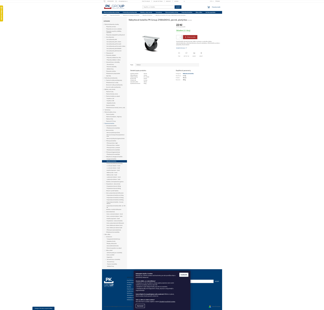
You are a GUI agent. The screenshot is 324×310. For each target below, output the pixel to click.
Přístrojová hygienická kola (113, 152)
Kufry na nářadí (110, 255)
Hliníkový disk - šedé (112, 175)
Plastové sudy (109, 92)
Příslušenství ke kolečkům (113, 128)
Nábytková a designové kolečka (114, 157)
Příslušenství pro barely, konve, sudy (115, 107)
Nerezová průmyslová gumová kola (115, 138)
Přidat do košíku (191, 37)
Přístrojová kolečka (111, 141)
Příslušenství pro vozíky (112, 82)
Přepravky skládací (111, 55)
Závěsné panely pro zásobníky (114, 253)
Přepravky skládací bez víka (114, 57)
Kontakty (168, 1)
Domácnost (109, 237)
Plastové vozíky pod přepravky (114, 80)
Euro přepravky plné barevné (114, 51)
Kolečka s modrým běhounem (113, 209)
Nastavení (140, 306)
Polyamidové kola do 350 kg (114, 186)
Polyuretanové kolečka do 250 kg (115, 195)
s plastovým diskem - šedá (113, 179)
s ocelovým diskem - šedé (113, 168)
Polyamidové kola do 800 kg (114, 188)
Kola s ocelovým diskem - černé (115, 214)
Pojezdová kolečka (109, 123)
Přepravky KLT (110, 53)
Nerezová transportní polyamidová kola (115, 135)
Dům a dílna (107, 234)
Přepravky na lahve (111, 71)
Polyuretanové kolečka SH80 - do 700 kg (116, 206)
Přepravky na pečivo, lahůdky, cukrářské (113, 32)
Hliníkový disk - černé (112, 172)
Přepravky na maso (111, 27)
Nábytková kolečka (111, 161)
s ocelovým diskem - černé (113, 166)
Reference (129, 293)
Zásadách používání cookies (167, 302)
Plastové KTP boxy (111, 121)
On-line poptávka (158, 1)
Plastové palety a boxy (110, 112)
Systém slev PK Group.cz (133, 291)
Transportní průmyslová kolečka (114, 163)
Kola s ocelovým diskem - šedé (114, 216)
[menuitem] (111, 12)
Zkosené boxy (110, 64)
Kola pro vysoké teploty (112, 191)
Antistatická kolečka (111, 126)
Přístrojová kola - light (112, 143)
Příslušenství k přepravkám (113, 73)
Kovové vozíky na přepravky (113, 87)
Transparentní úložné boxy (113, 239)
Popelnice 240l (110, 101)
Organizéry (109, 257)
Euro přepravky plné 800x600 (114, 48)
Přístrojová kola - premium (113, 147)
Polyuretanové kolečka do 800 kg (115, 200)
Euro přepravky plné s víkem (114, 42)
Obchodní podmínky (132, 295)
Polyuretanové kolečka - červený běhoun (115, 202)
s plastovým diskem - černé (114, 177)
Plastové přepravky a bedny (112, 24)
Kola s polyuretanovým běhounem (115, 193)
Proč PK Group (146, 1)
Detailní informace (180, 48)
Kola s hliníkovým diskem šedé (114, 228)
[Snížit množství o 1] (182, 38)
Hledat (178, 7)
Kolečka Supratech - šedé (113, 170)
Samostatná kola (110, 212)
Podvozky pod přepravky (111, 78)
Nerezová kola (110, 130)
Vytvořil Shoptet (216, 306)
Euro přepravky (110, 37)
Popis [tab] (131, 65)
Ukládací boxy (110, 69)
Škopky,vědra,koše (112, 243)
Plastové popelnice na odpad (114, 248)
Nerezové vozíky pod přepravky (114, 85)
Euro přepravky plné (112, 39)
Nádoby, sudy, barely (110, 89)
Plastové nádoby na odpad (113, 96)
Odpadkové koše (111, 103)
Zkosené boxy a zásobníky (113, 62)
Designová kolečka (111, 159)
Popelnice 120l (110, 98)
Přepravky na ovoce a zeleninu (114, 29)
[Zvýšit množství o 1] (182, 36)
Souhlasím (184, 275)
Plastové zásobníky (112, 67)
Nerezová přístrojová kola (113, 132)
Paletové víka (109, 119)
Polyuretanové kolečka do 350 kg (115, 197)
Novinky (176, 1)
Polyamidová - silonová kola (113, 184)
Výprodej (108, 76)
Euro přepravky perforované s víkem (116, 46)
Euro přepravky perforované (114, 44)
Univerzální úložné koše (113, 246)
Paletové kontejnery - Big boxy (114, 117)
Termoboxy (107, 110)
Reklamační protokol (132, 300)
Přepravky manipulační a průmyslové (115, 35)
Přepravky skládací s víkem (113, 60)
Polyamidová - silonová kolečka (114, 221)
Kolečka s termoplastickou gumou (115, 182)
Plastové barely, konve (112, 94)
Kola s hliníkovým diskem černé (114, 225)
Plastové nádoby (110, 105)
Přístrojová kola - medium (113, 145)
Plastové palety (110, 114)
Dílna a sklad (109, 250)
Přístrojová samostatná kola (114, 230)
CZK (211, 1)
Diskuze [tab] (139, 65)
